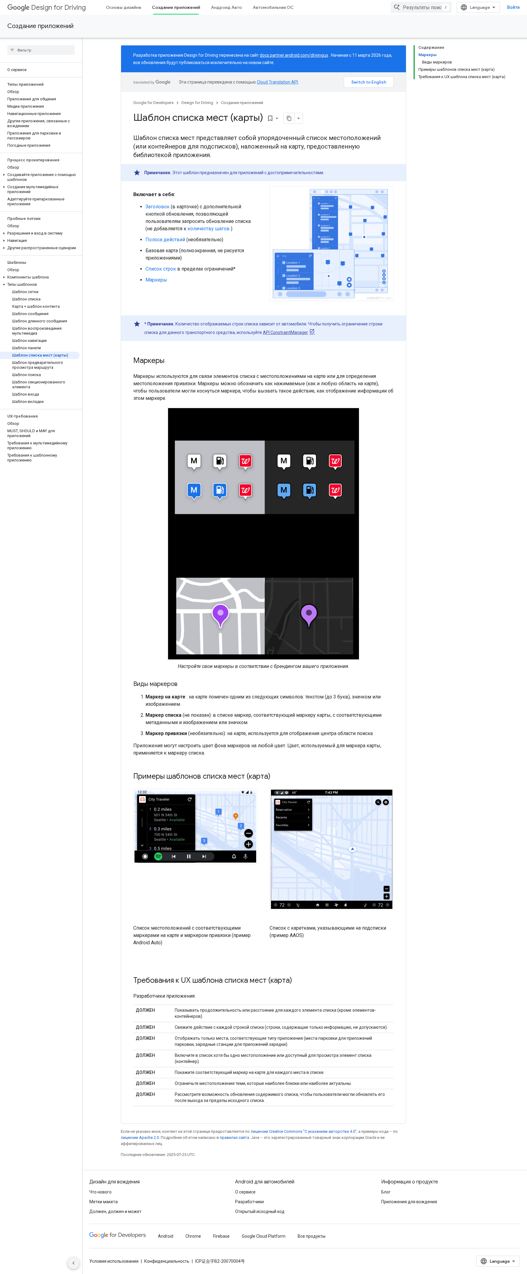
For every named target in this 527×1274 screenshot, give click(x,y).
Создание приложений (176, 7)
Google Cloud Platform (263, 1236)
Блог (386, 1192)
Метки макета (103, 1201)
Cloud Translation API (277, 82)
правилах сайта (234, 1137)
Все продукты (311, 1236)
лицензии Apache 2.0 (140, 1137)
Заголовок (157, 207)
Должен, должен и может (115, 1211)
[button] (40, 177)
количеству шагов (209, 228)
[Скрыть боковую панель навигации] (73, 1263)
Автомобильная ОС (273, 7)
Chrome (193, 1236)
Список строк (160, 269)
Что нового (100, 1192)
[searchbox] (41, 50)
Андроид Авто (226, 7)
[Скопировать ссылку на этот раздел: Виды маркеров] (183, 684)
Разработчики (249, 1201)
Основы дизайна (123, 7)
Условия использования (113, 1261)
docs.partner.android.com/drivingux (294, 55)
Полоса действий (165, 239)
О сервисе (245, 1192)
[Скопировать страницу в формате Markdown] (289, 118)
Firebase (221, 1236)
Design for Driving (58, 7)
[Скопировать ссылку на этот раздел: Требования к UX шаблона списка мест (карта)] (298, 981)
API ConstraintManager (285, 332)
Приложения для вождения (409, 1201)
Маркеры (156, 280)
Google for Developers (153, 102)
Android (165, 1236)
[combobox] (421, 7)
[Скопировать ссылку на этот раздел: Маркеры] (170, 361)
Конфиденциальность (166, 1261)
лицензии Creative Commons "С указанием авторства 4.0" (304, 1131)
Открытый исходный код (260, 1211)
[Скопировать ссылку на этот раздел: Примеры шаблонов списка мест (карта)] (278, 777)
